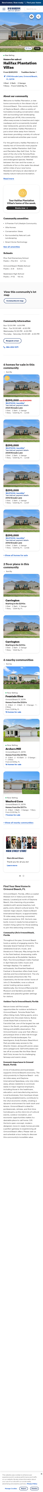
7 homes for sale (13, 815)
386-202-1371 (12, 347)
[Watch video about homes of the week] (21, 192)
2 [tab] (24, 876)
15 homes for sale (13, 712)
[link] (21, 32)
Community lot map (15, 301)
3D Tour (28, 48)
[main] (21, 752)
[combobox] (32, 8)
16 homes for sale (13, 764)
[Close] (41, 1474)
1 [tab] (20, 876)
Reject (23, 1489)
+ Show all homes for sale (15, 555)
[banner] (21, 3)
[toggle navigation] (4, 9)
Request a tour (12, 341)
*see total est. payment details (17, 404)
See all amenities (11, 247)
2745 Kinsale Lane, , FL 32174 (21, 77)
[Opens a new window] (31, 16)
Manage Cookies (11, 1489)
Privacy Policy (32, 1484)
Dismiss (34, 1489)
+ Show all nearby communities (18, 822)
